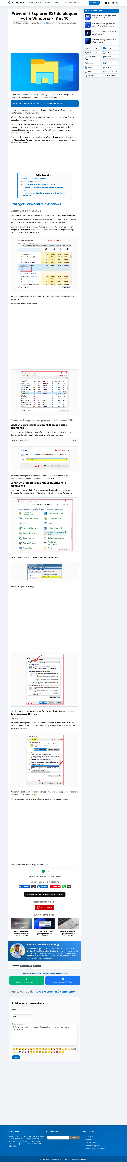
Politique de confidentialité (96, 1149)
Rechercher (94, 3)
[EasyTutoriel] (16, 3)
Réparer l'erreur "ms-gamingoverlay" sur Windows (45, 933)
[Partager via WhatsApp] (64, 886)
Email (14, 1017)
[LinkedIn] (58, 944)
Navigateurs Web (90, 57)
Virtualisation (110, 76)
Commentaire (17, 1024)
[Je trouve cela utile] (43, 871)
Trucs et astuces (93, 48)
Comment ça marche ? (32, 181)
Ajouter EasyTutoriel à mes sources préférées (46, 894)
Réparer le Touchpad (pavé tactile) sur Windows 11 (68, 933)
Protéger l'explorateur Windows (34, 178)
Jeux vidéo (91, 76)
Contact (89, 1140)
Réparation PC (50, 23)
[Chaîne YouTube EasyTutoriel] (106, 3)
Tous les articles (92, 1143)
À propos (89, 1137)
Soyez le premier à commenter (55, 991)
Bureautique (91, 63)
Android (108, 56)
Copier (74, 440)
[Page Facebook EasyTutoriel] (109, 3)
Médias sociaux (111, 71)
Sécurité (108, 67)
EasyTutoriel (54, 1159)
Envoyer (16, 1057)
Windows (37, 966)
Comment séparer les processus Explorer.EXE (41, 184)
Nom (14, 1010)
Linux (89, 71)
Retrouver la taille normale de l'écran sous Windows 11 (21, 933)
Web (107, 63)
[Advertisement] (45, 38)
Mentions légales (92, 1146)
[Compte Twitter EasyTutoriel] (113, 3)
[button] (117, 3)
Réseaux (90, 67)
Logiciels (108, 52)
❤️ (57, 1049)
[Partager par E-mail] (69, 886)
